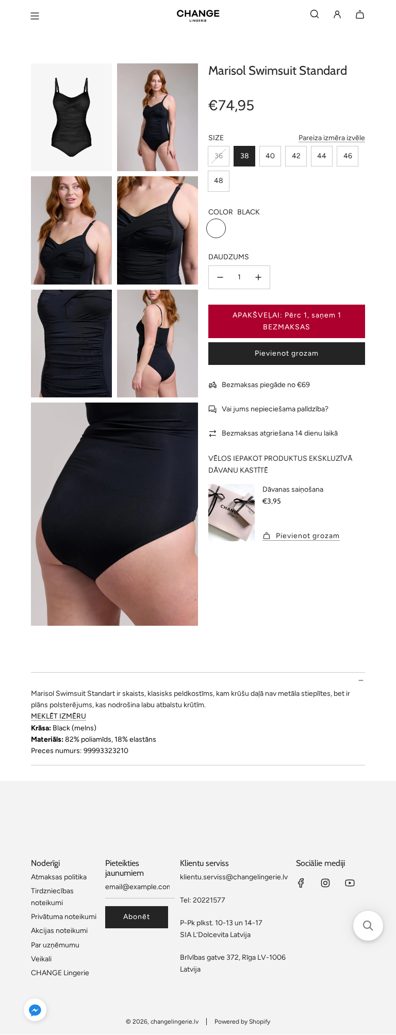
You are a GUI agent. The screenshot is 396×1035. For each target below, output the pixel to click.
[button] (35, 1011)
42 (296, 156)
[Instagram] (325, 883)
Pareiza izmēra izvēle (332, 137)
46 (347, 156)
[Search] (314, 16)
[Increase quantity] (258, 277)
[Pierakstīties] (337, 16)
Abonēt (136, 916)
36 (218, 156)
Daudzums (228, 257)
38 (244, 156)
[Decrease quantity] (220, 277)
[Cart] (360, 16)
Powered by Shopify (242, 1021)
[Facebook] (301, 883)
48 (218, 180)
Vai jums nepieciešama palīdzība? (275, 409)
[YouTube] (349, 883)
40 (270, 156)
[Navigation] (34, 16)
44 (321, 156)
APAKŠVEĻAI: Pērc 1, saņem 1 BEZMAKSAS (287, 321)
